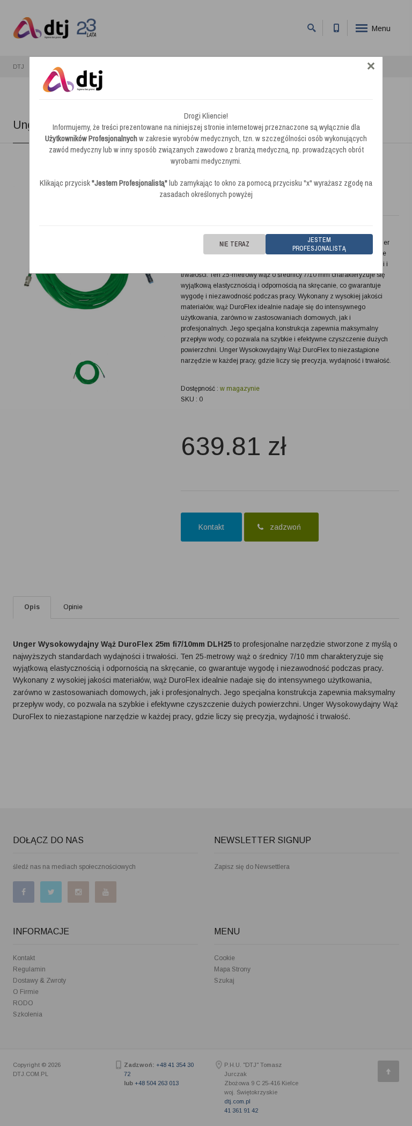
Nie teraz (234, 244)
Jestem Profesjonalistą (319, 244)
